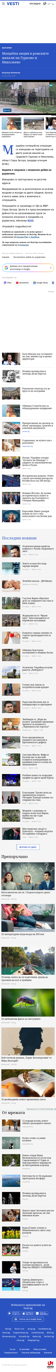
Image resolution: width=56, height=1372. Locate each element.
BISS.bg (50, 1332)
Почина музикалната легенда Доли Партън (34, 372)
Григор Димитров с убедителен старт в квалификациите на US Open (35, 1283)
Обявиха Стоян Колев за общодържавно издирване (37, 407)
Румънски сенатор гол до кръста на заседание (36, 389)
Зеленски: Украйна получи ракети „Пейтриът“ (37, 668)
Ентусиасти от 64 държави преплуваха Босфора (37, 1177)
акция (6, 257)
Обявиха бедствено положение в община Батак (37, 651)
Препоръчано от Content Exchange (40, 1109)
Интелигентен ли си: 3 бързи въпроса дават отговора (25, 894)
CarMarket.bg (37, 1332)
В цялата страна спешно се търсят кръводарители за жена (37, 635)
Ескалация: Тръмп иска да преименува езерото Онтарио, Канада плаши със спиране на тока (37, 796)
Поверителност (11, 1353)
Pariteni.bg (49, 1336)
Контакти (48, 1353)
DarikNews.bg (44, 1329)
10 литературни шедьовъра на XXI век (22, 934)
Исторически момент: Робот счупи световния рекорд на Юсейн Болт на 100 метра (38, 478)
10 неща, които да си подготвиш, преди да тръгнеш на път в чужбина (24, 979)
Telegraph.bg (33, 1340)
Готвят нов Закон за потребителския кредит (35, 686)
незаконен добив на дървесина (29, 257)
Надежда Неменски (11, 72)
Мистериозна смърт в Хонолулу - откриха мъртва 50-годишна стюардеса (37, 831)
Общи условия (39, 1349)
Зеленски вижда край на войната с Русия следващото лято (38, 549)
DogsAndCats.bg (20, 1332)
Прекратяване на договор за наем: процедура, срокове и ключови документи (37, 426)
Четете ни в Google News (30, 1319)
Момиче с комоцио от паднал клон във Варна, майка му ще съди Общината (35, 814)
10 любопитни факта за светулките (21, 1018)
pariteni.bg (26, 431)
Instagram (24, 245)
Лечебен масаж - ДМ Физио (37, 580)
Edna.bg (20, 1340)
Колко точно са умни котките (33, 1139)
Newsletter (24, 283)
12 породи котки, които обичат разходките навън (36, 1122)
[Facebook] (28, 1356)
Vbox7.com (19, 1329)
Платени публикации (31, 1353)
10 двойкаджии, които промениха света (23, 1099)
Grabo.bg (36, 1336)
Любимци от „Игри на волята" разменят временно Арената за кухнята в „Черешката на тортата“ (38, 723)
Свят (24, 554)
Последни (35, 3)
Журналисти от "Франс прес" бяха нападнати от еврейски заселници (35, 618)
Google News (42, 283)
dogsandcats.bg (27, 446)
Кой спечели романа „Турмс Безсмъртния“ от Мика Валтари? (26, 1059)
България (7, 48)
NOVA (30, 220)
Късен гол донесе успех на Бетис (36, 1246)
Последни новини (19, 538)
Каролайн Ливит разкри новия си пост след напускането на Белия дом (37, 514)
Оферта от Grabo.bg (30, 584)
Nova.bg (6, 1332)
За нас (12, 1349)
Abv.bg (8, 1329)
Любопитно (26, 730)
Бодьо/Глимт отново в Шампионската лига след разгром (36, 1230)
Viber (9, 283)
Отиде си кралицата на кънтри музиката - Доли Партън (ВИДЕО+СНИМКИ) (37, 1265)
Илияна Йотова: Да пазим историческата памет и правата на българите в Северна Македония (36, 497)
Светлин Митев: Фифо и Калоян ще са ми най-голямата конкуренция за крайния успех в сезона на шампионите (37, 759)
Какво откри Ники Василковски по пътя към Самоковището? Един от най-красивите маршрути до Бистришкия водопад (36, 1160)
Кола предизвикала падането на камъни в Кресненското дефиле (34, 740)
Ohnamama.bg (8, 1336)
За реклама (24, 1349)
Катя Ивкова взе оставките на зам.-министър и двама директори (37, 356)
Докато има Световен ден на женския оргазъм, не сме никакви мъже (38, 1213)
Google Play (22, 237)
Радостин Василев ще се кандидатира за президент (37, 703)
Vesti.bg (13, 3)
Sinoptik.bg (24, 1336)
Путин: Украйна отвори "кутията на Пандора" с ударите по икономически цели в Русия (37, 461)
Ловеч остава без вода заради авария (34, 564)
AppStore (35, 237)
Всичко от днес (28, 847)
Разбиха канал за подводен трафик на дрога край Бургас (38, 776)
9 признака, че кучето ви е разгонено (37, 441)
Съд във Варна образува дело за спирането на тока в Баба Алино (37, 601)
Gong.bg (31, 1329)
